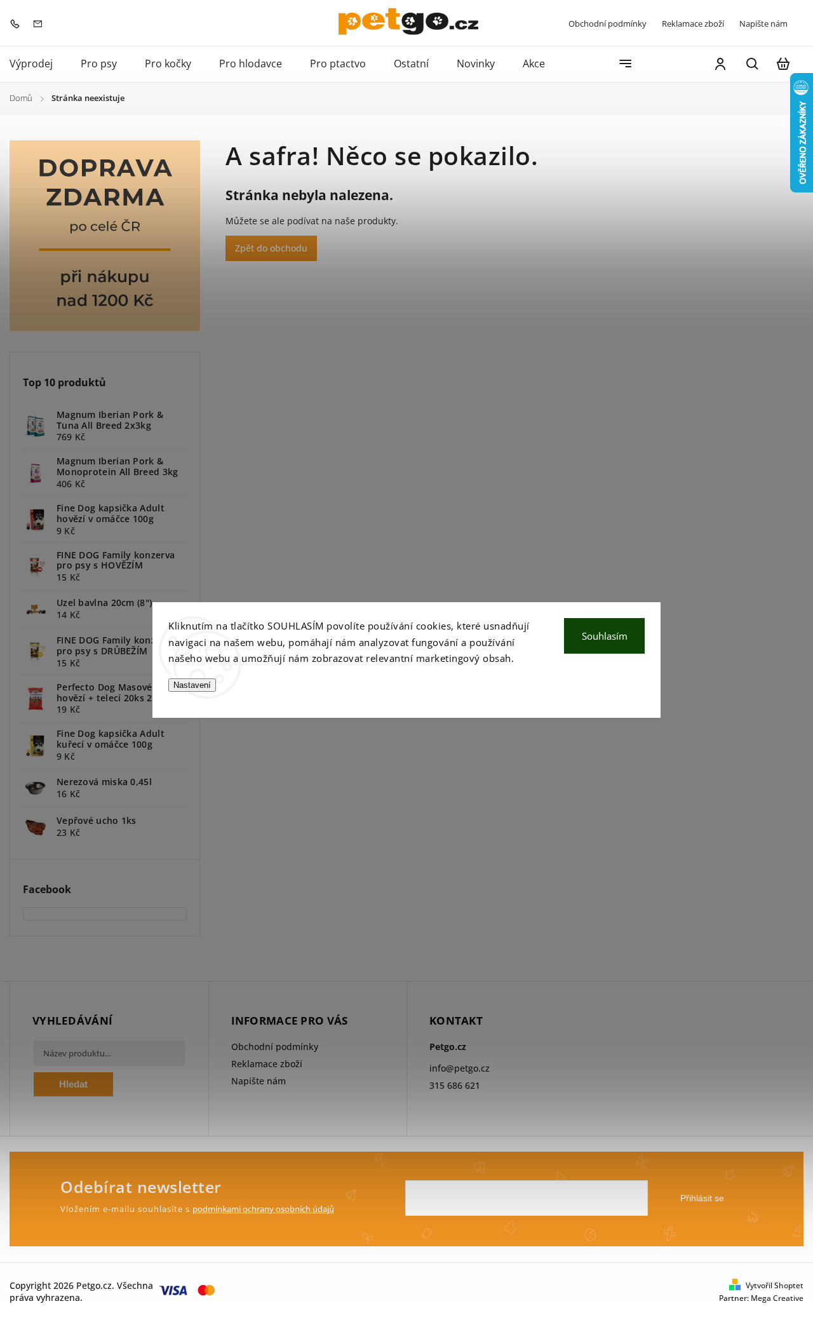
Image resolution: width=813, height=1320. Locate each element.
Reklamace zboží (693, 23)
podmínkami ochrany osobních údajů (263, 1209)
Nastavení (192, 685)
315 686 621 (454, 1085)
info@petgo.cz (459, 1068)
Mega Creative (777, 1298)
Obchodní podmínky (607, 23)
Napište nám (763, 23)
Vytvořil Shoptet (774, 1285)
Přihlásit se (702, 1198)
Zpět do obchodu (271, 248)
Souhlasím (605, 636)
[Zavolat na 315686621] (18, 23)
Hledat (73, 1084)
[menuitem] (38, 64)
